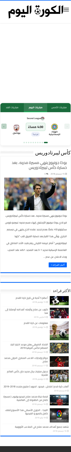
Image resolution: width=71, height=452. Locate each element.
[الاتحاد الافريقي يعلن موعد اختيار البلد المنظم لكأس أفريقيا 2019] (59, 348)
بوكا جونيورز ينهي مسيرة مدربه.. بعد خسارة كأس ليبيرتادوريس (39, 165)
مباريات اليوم (35, 107)
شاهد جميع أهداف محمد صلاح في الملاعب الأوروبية (42, 426)
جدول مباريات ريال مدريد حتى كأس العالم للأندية (27, 373)
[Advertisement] (35, 63)
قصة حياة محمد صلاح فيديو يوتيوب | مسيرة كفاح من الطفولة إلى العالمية (25, 398)
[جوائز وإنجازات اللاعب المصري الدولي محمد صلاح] (59, 361)
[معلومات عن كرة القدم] (59, 330)
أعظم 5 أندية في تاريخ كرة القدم (32, 298)
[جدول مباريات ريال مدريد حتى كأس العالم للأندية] (59, 376)
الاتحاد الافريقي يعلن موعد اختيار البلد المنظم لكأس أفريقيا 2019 (29, 346)
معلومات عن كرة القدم (36, 323)
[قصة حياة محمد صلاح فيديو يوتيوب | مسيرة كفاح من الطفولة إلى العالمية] (59, 400)
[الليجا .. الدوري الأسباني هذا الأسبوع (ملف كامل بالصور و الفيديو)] (59, 415)
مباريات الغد (12, 107)
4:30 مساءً (35, 127)
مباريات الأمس (59, 107)
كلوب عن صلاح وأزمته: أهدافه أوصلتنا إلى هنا (26, 311)
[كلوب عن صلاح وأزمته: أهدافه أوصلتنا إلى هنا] (59, 313)
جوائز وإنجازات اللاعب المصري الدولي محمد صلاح (26, 360)
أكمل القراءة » (58, 265)
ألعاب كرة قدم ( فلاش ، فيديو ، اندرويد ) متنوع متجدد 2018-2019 (36, 386)
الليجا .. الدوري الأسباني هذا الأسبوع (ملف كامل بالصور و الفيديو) (26, 412)
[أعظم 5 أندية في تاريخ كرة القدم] (59, 300)
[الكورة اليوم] (35, 11)
